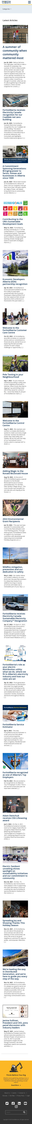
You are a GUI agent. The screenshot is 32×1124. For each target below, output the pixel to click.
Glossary (4, 1095)
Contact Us (22, 1092)
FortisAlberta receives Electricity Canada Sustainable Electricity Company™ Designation (15, 617)
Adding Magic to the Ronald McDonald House (15, 472)
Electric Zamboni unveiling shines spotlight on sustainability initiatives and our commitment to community (15, 872)
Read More (15, 1085)
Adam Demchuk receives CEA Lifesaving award (15, 818)
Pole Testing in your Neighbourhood (13, 375)
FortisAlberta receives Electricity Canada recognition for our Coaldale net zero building (14, 115)
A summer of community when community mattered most (15, 52)
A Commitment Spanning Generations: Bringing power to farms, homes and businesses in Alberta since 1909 (14, 172)
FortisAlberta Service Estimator (13, 725)
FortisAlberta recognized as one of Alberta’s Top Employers (15, 774)
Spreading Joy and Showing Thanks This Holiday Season (14, 922)
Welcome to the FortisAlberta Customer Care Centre (15, 330)
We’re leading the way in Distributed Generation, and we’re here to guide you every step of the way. (15, 974)
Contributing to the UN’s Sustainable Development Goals (13, 221)
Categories (6, 9)
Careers (14, 1092)
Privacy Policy (20, 1095)
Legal (28, 1095)
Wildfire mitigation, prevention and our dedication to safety (13, 569)
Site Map (12, 1095)
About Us (7, 1092)
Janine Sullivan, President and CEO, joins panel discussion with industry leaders (15, 1024)
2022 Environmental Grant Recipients (13, 520)
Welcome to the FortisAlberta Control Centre (13, 423)
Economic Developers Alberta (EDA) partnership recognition (15, 281)
